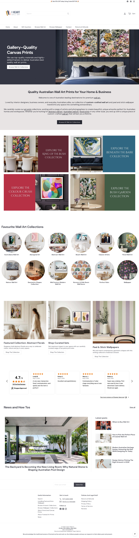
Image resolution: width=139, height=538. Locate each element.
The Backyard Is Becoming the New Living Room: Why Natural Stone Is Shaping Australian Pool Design (46, 468)
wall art (65, 114)
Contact (68, 27)
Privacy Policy (86, 504)
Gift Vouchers (26, 27)
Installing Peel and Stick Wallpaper (46, 502)
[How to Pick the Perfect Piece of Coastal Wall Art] (103, 438)
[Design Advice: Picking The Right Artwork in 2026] (103, 463)
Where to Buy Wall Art (120, 422)
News (39, 517)
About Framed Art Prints (46, 515)
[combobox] (48, 13)
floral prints (84, 111)
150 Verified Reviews (18, 384)
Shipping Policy (86, 501)
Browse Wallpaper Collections (48, 508)
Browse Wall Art (40, 27)
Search (40, 499)
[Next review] (132, 381)
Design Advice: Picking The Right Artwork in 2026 (122, 461)
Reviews (84, 509)
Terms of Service (87, 506)
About (16, 27)
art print (28, 109)
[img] (19, 381)
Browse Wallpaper (56, 27)
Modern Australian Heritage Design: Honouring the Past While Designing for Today (123, 449)
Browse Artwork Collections (47, 505)
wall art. (97, 97)
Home (8, 27)
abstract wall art (55, 111)
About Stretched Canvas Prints (46, 511)
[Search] (68, 13)
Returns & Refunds (81, 27)
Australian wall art (71, 111)
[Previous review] (7, 381)
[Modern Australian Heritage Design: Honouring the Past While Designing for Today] (103, 450)
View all (132, 407)
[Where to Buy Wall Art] (103, 425)
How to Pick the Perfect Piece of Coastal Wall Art (123, 436)
